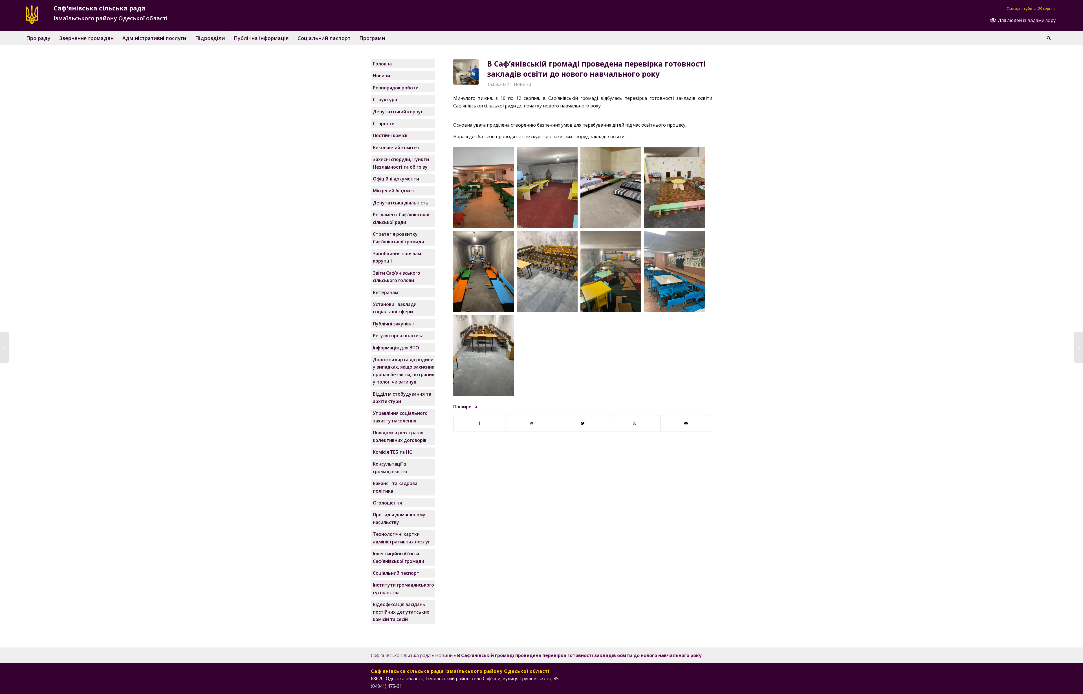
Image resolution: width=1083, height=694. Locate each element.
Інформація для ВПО (396, 348)
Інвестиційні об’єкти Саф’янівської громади (398, 557)
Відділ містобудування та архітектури (402, 397)
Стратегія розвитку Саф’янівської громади (398, 237)
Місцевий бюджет (394, 191)
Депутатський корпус (398, 112)
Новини (522, 84)
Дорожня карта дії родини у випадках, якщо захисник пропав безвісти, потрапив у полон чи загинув (403, 370)
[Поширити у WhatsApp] (634, 423)
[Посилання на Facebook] (682, 685)
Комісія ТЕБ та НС (392, 452)
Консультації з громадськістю (390, 467)
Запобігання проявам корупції (397, 257)
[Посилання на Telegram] (708, 685)
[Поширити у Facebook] (479, 423)
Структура (385, 99)
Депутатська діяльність (400, 203)
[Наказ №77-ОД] (1078, 347)
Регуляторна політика (398, 335)
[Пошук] (1048, 38)
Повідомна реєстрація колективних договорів (399, 436)
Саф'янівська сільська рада (401, 655)
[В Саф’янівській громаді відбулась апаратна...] (4, 347)
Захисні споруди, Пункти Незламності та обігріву (401, 163)
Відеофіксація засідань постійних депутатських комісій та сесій (401, 611)
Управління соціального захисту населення (400, 417)
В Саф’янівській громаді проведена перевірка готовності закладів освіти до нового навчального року (596, 69)
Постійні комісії (390, 135)
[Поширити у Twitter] (582, 423)
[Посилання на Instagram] (691, 685)
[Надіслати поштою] (686, 423)
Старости (384, 123)
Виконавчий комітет (396, 147)
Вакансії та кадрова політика (395, 487)
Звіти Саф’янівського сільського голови (396, 276)
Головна (382, 64)
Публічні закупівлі (393, 324)
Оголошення (387, 503)
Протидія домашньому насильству (399, 518)
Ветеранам (385, 292)
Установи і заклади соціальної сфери (395, 308)
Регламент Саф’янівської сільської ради (401, 218)
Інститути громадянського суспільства (403, 588)
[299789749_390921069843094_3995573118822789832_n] (466, 72)
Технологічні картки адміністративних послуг (401, 538)
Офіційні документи (396, 179)
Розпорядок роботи (396, 88)
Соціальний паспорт (396, 573)
